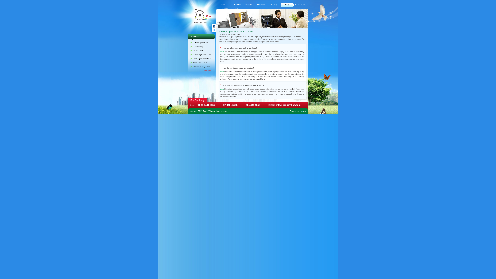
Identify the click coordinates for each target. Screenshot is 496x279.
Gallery (274, 5)
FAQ (287, 5)
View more (207, 70)
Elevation (261, 5)
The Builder (235, 5)
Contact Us (300, 5)
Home (222, 5)
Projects (248, 5)
